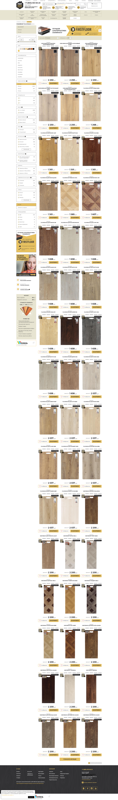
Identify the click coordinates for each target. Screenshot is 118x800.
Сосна (21, 219)
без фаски (22, 112)
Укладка (76, 0)
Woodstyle (20, 72)
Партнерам (40, 771)
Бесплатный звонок (49, 4)
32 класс (26, 88)
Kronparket (20, 74)
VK (83, 788)
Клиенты (18, 775)
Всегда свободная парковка (90, 782)
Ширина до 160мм (24, 168)
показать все (26, 149)
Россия (21, 192)
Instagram (91, 788)
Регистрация (90, 0)
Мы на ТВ (35, 0)
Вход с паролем (97, 0)
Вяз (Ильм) (22, 221)
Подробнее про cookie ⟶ (8, 795)
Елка (61, 771)
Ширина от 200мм (24, 173)
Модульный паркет (64, 773)
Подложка (62, 777)
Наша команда (41, 777)
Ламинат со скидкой (22, 207)
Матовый (22, 129)
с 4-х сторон (22, 110)
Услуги (70, 0)
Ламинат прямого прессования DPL (24, 161)
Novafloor (20, 76)
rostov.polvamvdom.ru (19, 5)
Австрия (21, 197)
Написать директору (61, 4)
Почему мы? (42, 0)
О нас (18, 769)
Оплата (18, 771)
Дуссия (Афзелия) (23, 224)
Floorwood (20, 67)
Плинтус (62, 775)
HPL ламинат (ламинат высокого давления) (25, 157)
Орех (21, 226)
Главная (19, 21)
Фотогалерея (41, 773)
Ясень (21, 217)
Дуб (20, 214)
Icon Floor (20, 60)
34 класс (26, 84)
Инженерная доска (53, 777)
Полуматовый (23, 132)
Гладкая (21, 182)
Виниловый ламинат (53, 775)
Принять (31, 797)
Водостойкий (22, 122)
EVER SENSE (20, 58)
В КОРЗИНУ (54, 83)
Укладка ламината (24, 289)
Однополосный (23, 139)
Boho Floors (20, 69)
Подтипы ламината (24, 285)
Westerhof (20, 65)
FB (87, 788)
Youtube (95, 788)
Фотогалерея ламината (25, 280)
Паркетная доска (53, 779)
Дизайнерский (23, 144)
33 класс (26, 86)
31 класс (26, 90)
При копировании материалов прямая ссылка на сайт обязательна (29, 783)
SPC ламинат (52, 773)
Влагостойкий (23, 119)
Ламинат (24, 21)
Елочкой (21, 141)
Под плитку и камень (24, 146)
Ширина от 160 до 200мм (25, 170)
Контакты (84, 0)
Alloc (19, 62)
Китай (21, 195)
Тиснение (22, 180)
